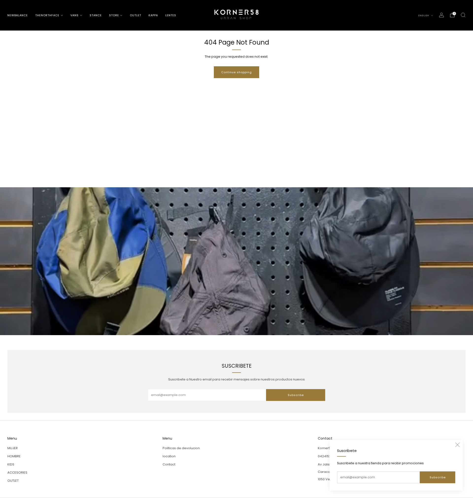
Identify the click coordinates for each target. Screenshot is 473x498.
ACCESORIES (17, 472)
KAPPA (153, 15)
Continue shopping (236, 72)
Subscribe (438, 477)
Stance (96, 15)
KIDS (10, 464)
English (424, 15)
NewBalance (17, 15)
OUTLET (135, 15)
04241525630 (328, 456)
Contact (169, 464)
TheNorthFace (47, 15)
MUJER (12, 448)
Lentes (170, 15)
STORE (114, 15)
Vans (74, 15)
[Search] (463, 15)
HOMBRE (14, 456)
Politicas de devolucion (181, 448)
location (169, 456)
